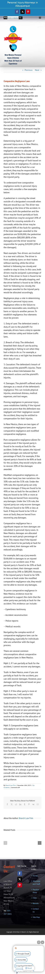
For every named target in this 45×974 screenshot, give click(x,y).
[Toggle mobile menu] (40, 17)
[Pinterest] (19, 885)
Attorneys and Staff (36, 882)
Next (37, 70)
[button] (5, 843)
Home (35, 875)
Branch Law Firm (11, 785)
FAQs (35, 898)
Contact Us (36, 910)
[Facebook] (19, 873)
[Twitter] (19, 879)
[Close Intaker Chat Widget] (42, 942)
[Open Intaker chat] (17, 973)
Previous (29, 70)
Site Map (36, 917)
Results (36, 903)
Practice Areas (36, 891)
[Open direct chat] (38, 942)
